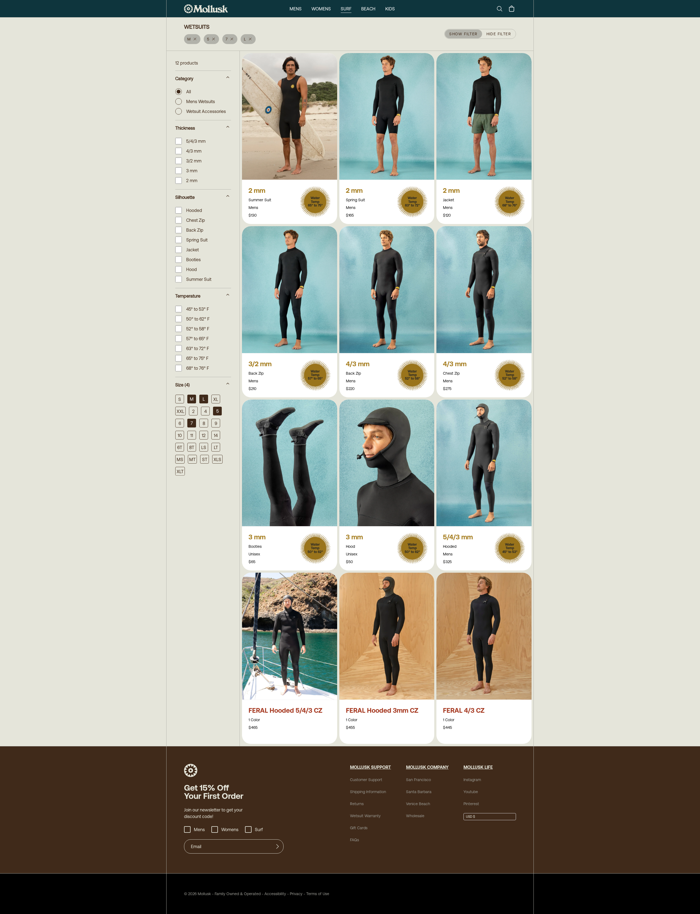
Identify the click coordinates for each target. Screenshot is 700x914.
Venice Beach (418, 804)
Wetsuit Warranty (365, 816)
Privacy (296, 894)
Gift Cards (359, 828)
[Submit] (277, 846)
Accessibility (273, 894)
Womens (321, 8)
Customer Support (366, 780)
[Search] (501, 8)
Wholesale (415, 816)
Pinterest (471, 804)
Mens (296, 8)
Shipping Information (368, 792)
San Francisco (418, 780)
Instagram (472, 780)
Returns (357, 804)
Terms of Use (317, 894)
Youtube (470, 792)
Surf (346, 8)
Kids (390, 8)
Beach (368, 8)
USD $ (470, 817)
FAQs (354, 840)
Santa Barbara (418, 792)
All (188, 91)
